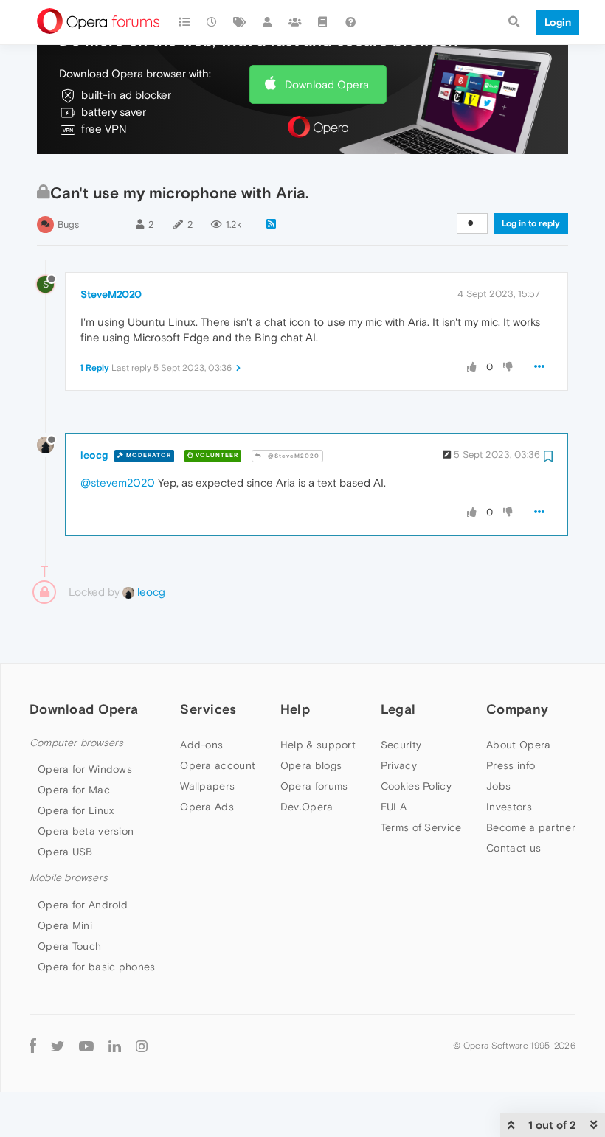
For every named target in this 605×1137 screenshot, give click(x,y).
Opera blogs (311, 765)
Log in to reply (531, 223)
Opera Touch (69, 946)
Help (295, 709)
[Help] (350, 22)
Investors (509, 807)
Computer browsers (76, 743)
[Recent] (212, 22)
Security (401, 745)
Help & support (318, 745)
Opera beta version (86, 831)
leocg (94, 455)
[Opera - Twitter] (58, 1045)
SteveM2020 (111, 294)
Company (517, 709)
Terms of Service (421, 827)
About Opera (518, 745)
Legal (398, 709)
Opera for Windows (85, 769)
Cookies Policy (416, 786)
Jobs (498, 786)
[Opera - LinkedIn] (114, 1045)
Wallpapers (207, 786)
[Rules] (323, 22)
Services (208, 709)
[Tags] (240, 22)
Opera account (217, 765)
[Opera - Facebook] (33, 1046)
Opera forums (314, 786)
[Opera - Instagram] (141, 1045)
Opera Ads (207, 807)
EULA (394, 807)
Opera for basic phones (97, 967)
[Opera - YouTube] (86, 1045)
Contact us (513, 848)
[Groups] (295, 22)
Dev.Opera (306, 807)
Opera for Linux (76, 810)
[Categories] (184, 22)
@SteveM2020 (292, 456)
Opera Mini (65, 925)
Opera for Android (83, 905)
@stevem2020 (117, 482)
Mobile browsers (69, 878)
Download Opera (327, 84)
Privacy (399, 765)
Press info (510, 765)
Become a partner (530, 827)
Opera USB (65, 852)
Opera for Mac (74, 790)
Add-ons (201, 745)
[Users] (268, 22)
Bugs (68, 224)
